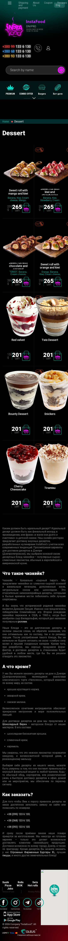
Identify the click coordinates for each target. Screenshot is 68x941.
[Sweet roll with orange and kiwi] (49, 242)
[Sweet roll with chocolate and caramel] (18, 242)
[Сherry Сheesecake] (18, 464)
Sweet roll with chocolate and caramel (18, 266)
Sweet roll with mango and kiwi (18, 192)
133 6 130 (16, 46)
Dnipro (31, 26)
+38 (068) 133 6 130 (18, 820)
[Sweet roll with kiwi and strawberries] (49, 168)
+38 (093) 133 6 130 (18, 826)
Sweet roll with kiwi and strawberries (49, 192)
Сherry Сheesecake (18, 488)
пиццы (6, 855)
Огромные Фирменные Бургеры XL (32, 852)
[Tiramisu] (49, 464)
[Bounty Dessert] (18, 390)
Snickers (49, 414)
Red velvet (18, 340)
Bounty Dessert (18, 414)
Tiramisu (50, 488)
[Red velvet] (18, 316)
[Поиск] (61, 70)
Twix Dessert (50, 340)
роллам (22, 621)
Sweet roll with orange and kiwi (50, 266)
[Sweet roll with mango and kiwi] (18, 168)
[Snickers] (49, 390)
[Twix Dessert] (49, 316)
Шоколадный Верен (14, 724)
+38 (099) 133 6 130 (18, 814)
